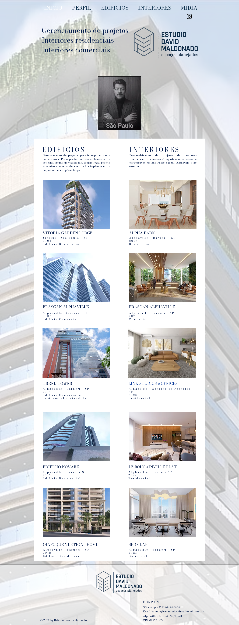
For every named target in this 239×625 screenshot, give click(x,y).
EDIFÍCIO (52, 467)
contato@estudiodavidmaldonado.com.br (178, 611)
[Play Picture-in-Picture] (132, 125)
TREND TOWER (57, 383)
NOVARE (71, 467)
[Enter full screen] (138, 125)
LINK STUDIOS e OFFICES (153, 383)
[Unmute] (109, 125)
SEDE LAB (138, 544)
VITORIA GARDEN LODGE (67, 233)
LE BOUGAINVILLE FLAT (153, 467)
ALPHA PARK (142, 233)
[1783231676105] (189, 16)
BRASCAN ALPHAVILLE (66, 307)
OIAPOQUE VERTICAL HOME (70, 544)
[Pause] (103, 125)
